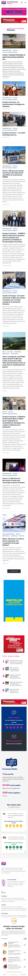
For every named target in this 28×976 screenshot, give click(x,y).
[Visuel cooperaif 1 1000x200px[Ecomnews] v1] (14, 20)
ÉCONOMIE (4, 896)
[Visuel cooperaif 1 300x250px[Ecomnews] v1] (14, 644)
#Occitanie (10, 351)
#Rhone (18, 534)
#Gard (4, 351)
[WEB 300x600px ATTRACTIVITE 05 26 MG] (14, 601)
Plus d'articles (14, 571)
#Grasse (15, 50)
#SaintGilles (18, 351)
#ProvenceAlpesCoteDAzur (10, 52)
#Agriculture (6, 353)
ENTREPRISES (4, 913)
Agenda (3, 904)
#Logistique (14, 535)
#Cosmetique (14, 353)
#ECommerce (6, 535)
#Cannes (5, 411)
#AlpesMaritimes (7, 50)
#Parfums (21, 535)
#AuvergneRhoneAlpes (9, 534)
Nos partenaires (11, 879)
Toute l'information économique (12, 2)
